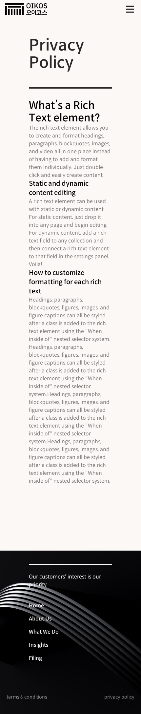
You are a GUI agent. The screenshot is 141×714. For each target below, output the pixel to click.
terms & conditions (27, 697)
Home (36, 605)
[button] (130, 9)
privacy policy (119, 697)
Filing (35, 658)
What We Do (44, 631)
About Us (40, 618)
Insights (39, 644)
